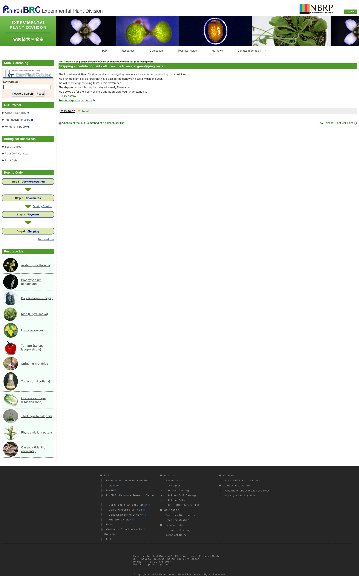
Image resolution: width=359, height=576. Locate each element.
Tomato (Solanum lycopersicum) (33, 347)
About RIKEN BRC (16, 112)
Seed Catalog (13, 146)
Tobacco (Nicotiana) (35, 381)
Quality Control (42, 206)
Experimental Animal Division (127, 504)
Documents (33, 198)
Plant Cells (11, 160)
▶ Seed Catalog (177, 490)
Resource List (175, 480)
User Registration (33, 181)
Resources (128, 50)
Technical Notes (187, 50)
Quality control (67, 95)
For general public (16, 126)
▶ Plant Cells (175, 500)
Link (109, 539)
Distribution (156, 50)
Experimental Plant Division (177, 574)
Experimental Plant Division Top (127, 480)
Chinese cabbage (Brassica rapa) (33, 400)
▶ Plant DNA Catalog (181, 495)
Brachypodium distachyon (31, 282)
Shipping (33, 231)
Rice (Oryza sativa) (34, 314)
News (109, 524)
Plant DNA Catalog (16, 153)
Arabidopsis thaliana (35, 265)
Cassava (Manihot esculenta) (34, 449)
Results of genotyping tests (75, 100)
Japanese (112, 485)
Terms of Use (46, 239)
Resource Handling (178, 530)
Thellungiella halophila (36, 416)
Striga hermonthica (34, 363)
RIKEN (110, 490)
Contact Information (249, 50)
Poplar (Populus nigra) (37, 298)
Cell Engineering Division (124, 509)
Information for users (17, 119)
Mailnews (217, 50)
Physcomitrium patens (37, 432)
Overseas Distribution (180, 515)
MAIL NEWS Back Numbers (242, 480)
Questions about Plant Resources (247, 490)
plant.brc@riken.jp (160, 564)
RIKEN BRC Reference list (183, 505)
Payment (33, 214)
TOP (104, 50)
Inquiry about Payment (240, 495)
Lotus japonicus (32, 330)
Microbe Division (118, 519)
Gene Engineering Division (124, 514)
